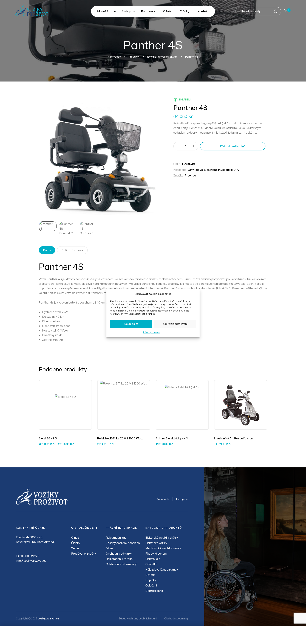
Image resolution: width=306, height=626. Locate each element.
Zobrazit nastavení (175, 324)
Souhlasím (131, 324)
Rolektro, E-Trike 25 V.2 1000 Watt (120, 438)
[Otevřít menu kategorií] (134, 11)
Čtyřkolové (195, 170)
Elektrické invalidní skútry (221, 170)
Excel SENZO (48, 438)
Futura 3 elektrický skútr (172, 438)
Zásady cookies (151, 332)
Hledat (277, 11)
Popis (47, 250)
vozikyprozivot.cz (48, 618)
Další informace (72, 250)
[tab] (47, 250)
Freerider (191, 175)
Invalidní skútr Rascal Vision (233, 438)
